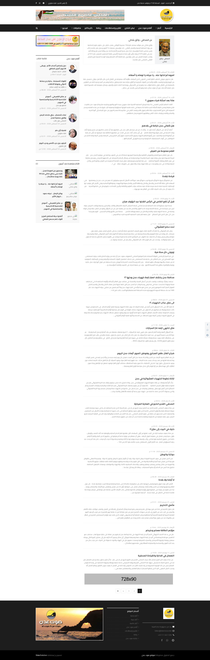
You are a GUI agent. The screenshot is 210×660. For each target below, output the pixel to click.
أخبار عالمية (133, 623)
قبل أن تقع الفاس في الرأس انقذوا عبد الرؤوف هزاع (148, 202)
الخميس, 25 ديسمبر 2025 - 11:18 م (161, 451)
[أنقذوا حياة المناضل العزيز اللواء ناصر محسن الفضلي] (71, 218)
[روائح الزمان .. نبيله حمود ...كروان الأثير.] (71, 195)
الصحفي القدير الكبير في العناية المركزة (154, 404)
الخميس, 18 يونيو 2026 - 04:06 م (162, 249)
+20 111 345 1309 (165, 634)
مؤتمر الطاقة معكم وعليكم (160, 530)
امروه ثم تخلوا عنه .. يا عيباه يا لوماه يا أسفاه (151, 75)
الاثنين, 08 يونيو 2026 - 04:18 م (163, 274)
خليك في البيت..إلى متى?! (162, 429)
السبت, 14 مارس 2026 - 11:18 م (163, 325)
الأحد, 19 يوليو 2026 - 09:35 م (163, 198)
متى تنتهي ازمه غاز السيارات (160, 328)
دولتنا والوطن (167, 454)
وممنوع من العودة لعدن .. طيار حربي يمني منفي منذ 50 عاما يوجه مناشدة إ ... (50, 173)
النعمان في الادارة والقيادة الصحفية (156, 556)
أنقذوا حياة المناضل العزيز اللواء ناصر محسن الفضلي (52, 218)
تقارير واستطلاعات (113, 28)
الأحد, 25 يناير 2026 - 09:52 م (164, 400)
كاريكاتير (88, 28)
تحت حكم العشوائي (164, 227)
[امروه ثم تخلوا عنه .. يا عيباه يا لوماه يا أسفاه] (71, 185)
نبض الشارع (130, 28)
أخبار (159, 28)
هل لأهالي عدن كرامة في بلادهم (158, 126)
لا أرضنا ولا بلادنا (166, 480)
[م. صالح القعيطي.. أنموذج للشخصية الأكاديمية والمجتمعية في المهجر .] (71, 206)
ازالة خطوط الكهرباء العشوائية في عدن (154, 379)
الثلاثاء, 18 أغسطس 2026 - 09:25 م (161, 72)
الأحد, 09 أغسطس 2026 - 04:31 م (162, 122)
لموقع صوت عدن (148, 655)
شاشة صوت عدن (131, 638)
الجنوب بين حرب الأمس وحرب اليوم (52, 143)
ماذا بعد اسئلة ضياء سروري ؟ (159, 100)
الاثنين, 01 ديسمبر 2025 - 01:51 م (162, 502)
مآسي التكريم (167, 505)
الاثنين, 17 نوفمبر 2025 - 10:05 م (162, 552)
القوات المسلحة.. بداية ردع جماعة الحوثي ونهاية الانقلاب (53, 83)
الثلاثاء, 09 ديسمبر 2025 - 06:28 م (162, 476)
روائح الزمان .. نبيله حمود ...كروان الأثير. (52, 195)
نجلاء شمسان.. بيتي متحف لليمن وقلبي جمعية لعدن (53, 116)
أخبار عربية (134, 619)
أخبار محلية (133, 615)
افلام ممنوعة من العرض (162, 151)
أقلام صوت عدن (145, 28)
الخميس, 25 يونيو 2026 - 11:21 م (162, 223)
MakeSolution (41, 655)
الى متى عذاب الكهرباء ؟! (161, 303)
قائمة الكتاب (41, 58)
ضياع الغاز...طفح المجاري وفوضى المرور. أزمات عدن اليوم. (145, 353)
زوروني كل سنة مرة (164, 252)
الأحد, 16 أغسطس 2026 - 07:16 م (162, 97)
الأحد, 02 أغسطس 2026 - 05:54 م (162, 173)
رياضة (98, 28)
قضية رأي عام (60, 130)
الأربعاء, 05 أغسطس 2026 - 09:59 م (161, 148)
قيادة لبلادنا (168, 176)
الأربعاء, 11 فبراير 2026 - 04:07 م (163, 375)
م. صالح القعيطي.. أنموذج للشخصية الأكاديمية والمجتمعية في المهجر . (52, 99)
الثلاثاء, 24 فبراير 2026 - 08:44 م (163, 350)
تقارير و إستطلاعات (131, 630)
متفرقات (77, 28)
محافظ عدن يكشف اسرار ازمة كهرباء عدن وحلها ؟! (149, 277)
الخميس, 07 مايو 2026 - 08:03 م (162, 299)
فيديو (65, 28)
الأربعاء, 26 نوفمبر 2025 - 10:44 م (162, 527)
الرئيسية (168, 28)
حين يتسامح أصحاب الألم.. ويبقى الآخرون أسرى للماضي (53, 67)
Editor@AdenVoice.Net (163, 630)
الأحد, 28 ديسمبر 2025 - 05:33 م (163, 426)
